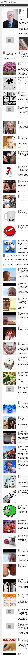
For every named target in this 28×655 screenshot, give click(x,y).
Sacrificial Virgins (9, 51)
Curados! (22, 653)
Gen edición (23, 211)
